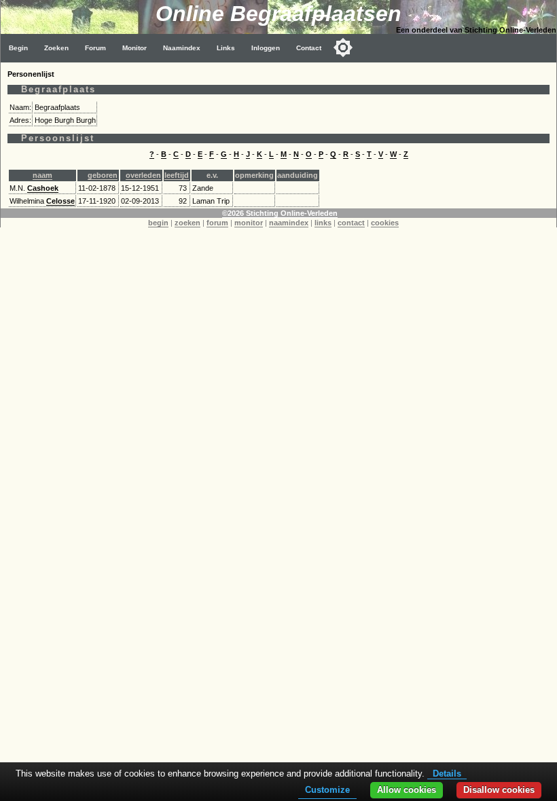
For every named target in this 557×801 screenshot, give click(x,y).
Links (226, 48)
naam (42, 175)
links (323, 223)
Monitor (134, 48)
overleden (143, 175)
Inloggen (265, 48)
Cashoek (42, 188)
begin (158, 223)
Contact (308, 48)
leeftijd (176, 175)
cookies (385, 223)
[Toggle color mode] (343, 47)
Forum (95, 48)
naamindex (288, 223)
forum (217, 223)
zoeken (187, 223)
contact (351, 223)
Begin (18, 48)
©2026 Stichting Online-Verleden (280, 213)
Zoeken (56, 48)
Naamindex (181, 48)
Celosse (60, 201)
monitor (248, 223)
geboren (103, 175)
